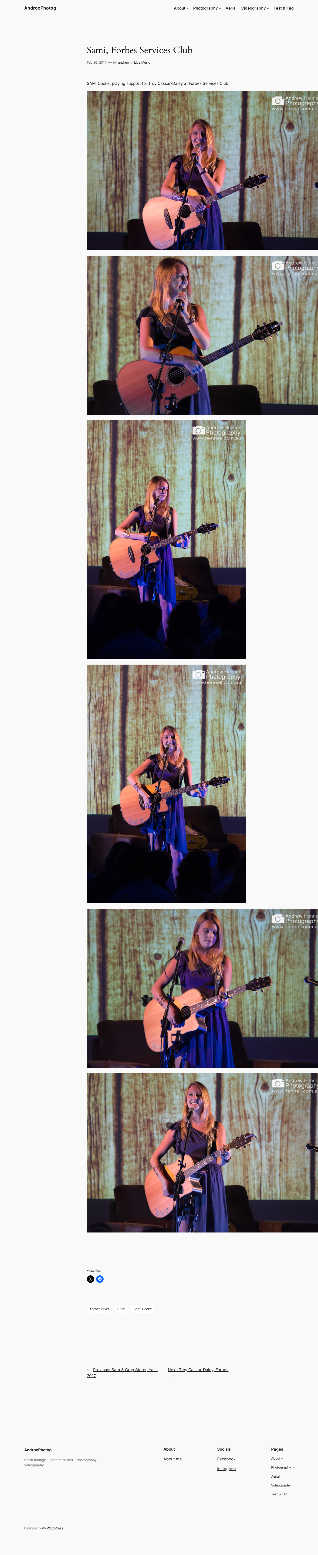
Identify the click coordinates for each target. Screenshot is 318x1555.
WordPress (55, 1528)
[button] (159, 171)
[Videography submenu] (268, 8)
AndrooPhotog (40, 8)
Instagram (226, 1468)
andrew (123, 62)
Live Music (142, 62)
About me (172, 1459)
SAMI (121, 1309)
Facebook (226, 1459)
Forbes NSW (99, 1309)
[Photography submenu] (220, 8)
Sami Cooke (143, 1309)
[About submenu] (187, 8)
